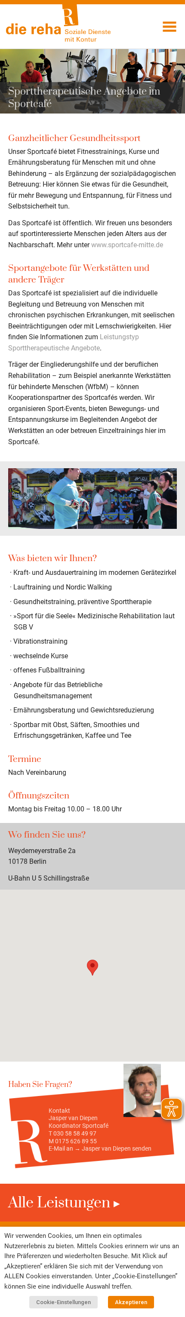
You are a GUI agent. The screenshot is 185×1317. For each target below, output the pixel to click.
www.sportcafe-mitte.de (127, 245)
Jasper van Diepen (106, 1148)
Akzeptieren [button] (131, 1302)
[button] (92, 967)
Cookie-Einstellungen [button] (63, 1302)
